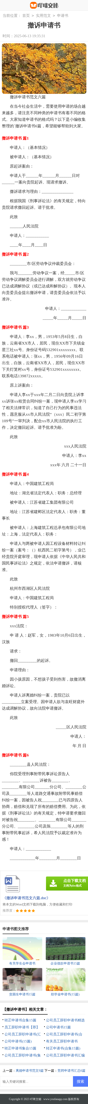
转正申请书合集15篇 (20, 1020)
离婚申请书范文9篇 (30, 1070)
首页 (26, 16)
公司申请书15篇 (58, 1027)
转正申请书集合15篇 (20, 1048)
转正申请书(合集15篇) (63, 1048)
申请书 (62, 16)
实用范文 (43, 16)
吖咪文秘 (35, 1099)
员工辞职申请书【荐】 (22, 1027)
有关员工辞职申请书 (62, 1041)
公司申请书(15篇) (18, 1041)
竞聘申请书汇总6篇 (71, 1070)
